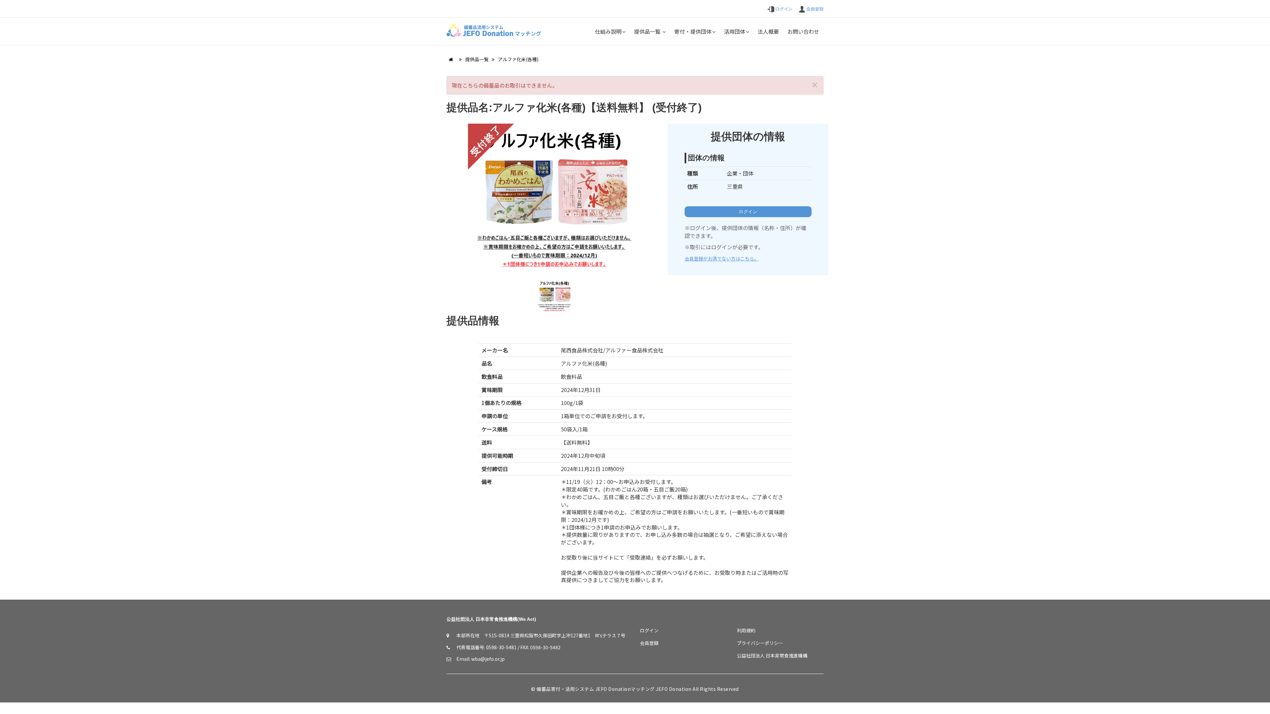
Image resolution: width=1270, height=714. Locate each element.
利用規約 (746, 630)
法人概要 (768, 31)
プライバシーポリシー (760, 643)
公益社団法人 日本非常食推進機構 (772, 655)
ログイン (783, 9)
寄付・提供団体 (692, 31)
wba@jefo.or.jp (488, 658)
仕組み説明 (608, 31)
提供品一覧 (648, 31)
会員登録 (814, 9)
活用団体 (734, 31)
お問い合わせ (803, 31)
